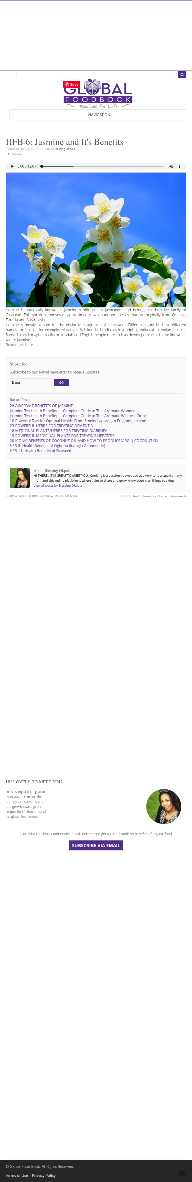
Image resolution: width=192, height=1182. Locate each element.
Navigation (99, 114)
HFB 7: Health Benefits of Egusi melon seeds (153, 496)
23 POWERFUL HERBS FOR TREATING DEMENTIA (41, 496)
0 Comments (14, 154)
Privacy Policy (44, 1175)
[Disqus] (96, 566)
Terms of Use (17, 1175)
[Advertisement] (96, 35)
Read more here (19, 344)
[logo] (98, 106)
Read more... (30, 816)
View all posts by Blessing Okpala (60, 485)
